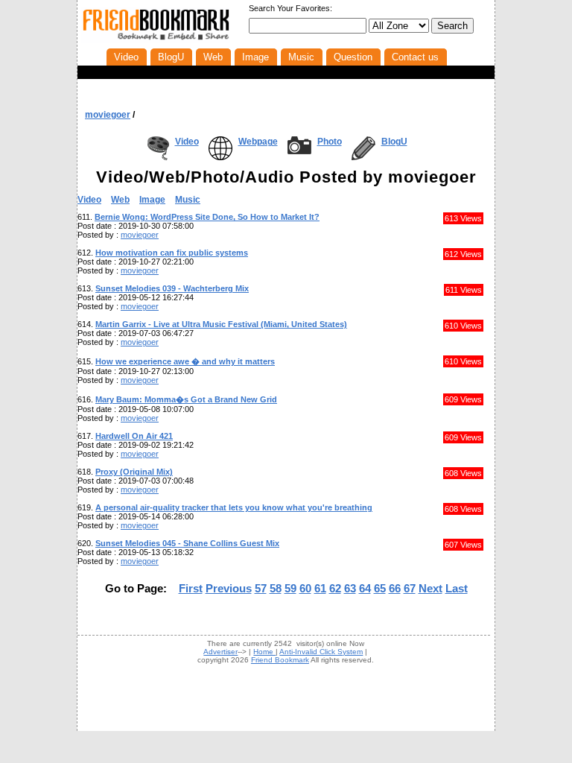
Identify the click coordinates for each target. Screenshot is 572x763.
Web (120, 199)
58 (276, 588)
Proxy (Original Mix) (134, 471)
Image (152, 199)
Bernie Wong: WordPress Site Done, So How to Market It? (207, 216)
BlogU (394, 141)
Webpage (258, 141)
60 (305, 588)
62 (335, 588)
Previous (229, 588)
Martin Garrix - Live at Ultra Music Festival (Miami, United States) (221, 324)
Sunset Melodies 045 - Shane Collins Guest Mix (187, 543)
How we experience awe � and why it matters (185, 361)
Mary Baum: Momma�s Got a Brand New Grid (186, 399)
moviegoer (107, 115)
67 (410, 588)
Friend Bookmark (280, 660)
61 (320, 588)
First (191, 588)
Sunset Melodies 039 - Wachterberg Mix (172, 288)
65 (380, 588)
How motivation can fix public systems (171, 252)
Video (187, 141)
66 (395, 588)
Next (430, 588)
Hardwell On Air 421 (134, 435)
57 (261, 588)
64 (365, 588)
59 (290, 588)
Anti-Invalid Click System (321, 652)
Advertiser (220, 652)
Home (264, 652)
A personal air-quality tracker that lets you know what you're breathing (233, 507)
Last (456, 588)
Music (187, 199)
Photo (329, 141)
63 (350, 588)
